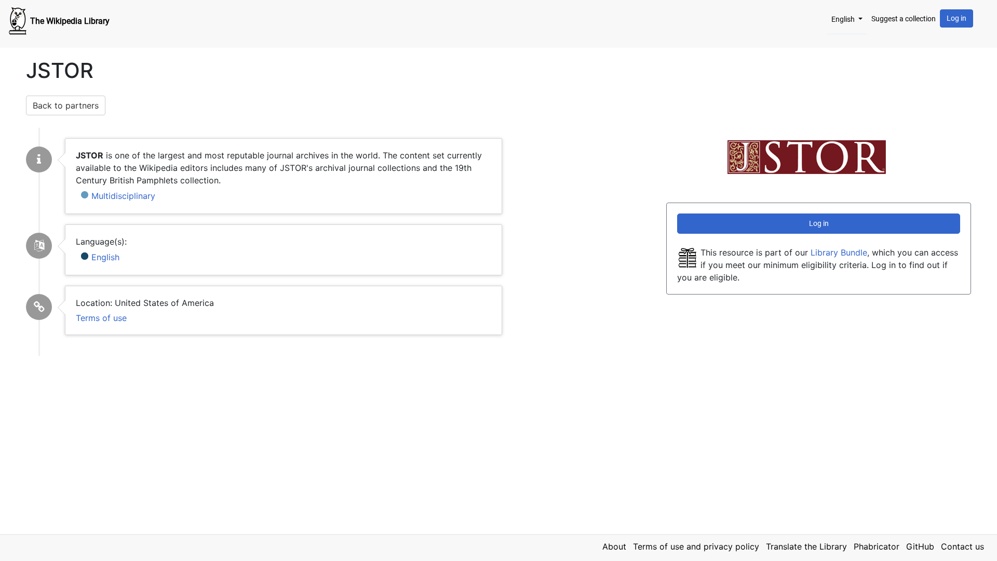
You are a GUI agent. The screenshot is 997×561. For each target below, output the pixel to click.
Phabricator (876, 546)
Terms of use (101, 318)
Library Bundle (839, 252)
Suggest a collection (903, 19)
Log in (956, 18)
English (843, 19)
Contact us (962, 546)
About (614, 546)
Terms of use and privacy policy (696, 546)
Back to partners (66, 105)
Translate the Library (806, 546)
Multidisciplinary (123, 196)
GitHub (920, 546)
